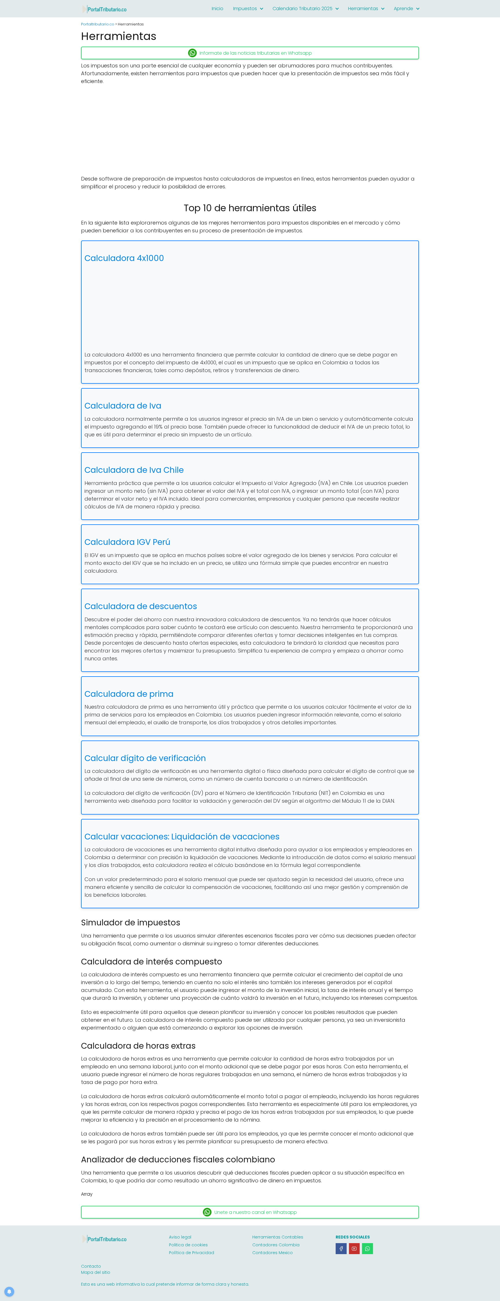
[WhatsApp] (367, 1248)
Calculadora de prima (129, 694)
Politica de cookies (188, 1245)
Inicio (217, 8)
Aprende (403, 8)
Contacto (91, 1266)
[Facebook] (341, 1248)
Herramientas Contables (277, 1237)
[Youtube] (354, 1248)
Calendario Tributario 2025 (302, 8)
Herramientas (363, 8)
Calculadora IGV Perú (127, 542)
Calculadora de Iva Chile (134, 470)
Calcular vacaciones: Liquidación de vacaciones (182, 836)
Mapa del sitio (95, 1272)
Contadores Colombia (275, 1245)
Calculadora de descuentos (140, 606)
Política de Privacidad (191, 1253)
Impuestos (245, 8)
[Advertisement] (250, 131)
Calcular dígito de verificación (145, 758)
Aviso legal (180, 1237)
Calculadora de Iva (122, 405)
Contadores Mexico (272, 1253)
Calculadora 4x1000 (124, 258)
